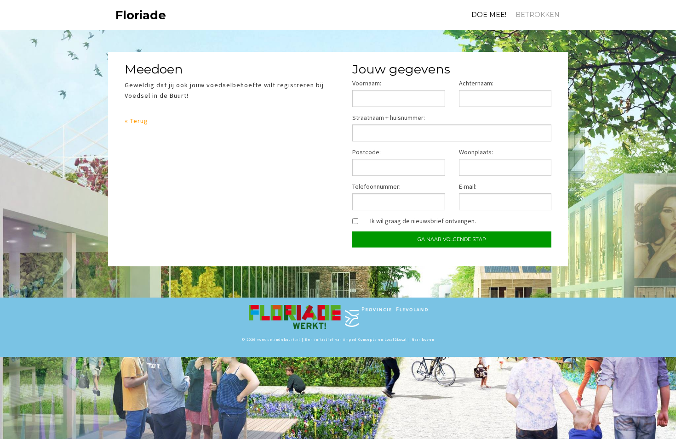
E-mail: (467, 186)
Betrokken (538, 15)
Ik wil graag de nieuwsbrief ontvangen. (423, 221)
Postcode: (366, 152)
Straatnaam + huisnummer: (388, 117)
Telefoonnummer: (376, 186)
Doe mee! (488, 15)
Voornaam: (366, 83)
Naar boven (423, 339)
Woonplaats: (476, 152)
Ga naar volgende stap (452, 239)
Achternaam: (476, 83)
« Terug (136, 121)
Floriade (128, 15)
